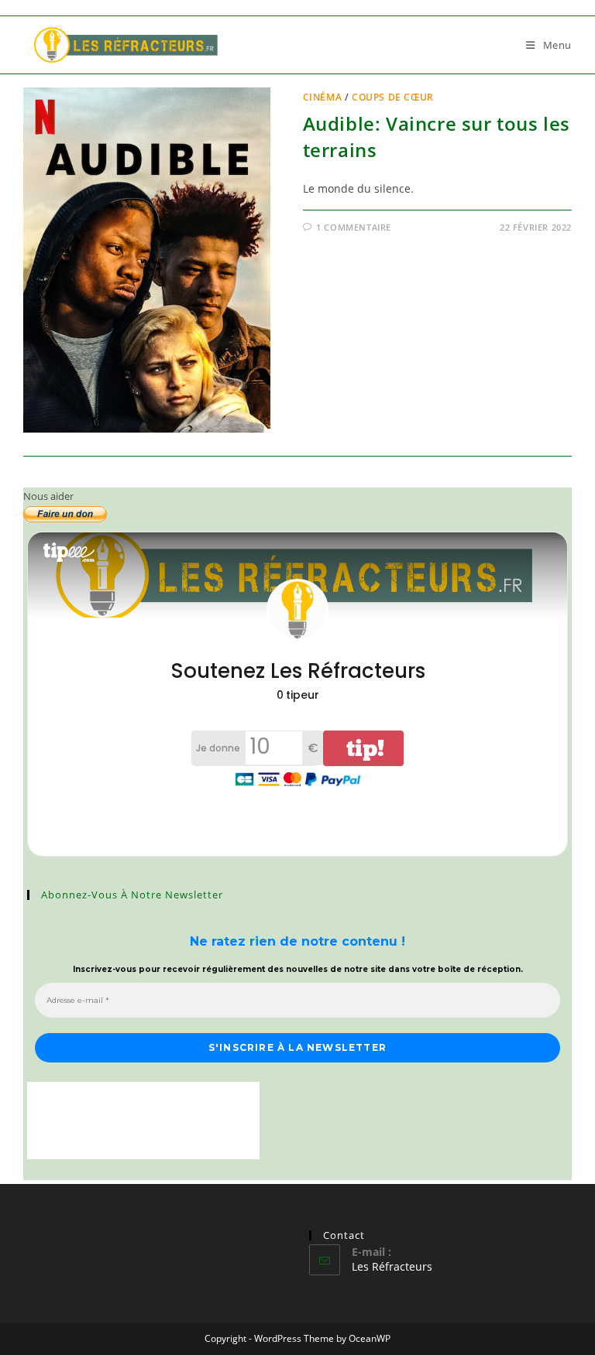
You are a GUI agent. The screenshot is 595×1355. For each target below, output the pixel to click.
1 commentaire (353, 227)
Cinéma (322, 97)
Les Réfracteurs (392, 1266)
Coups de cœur (393, 97)
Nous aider (48, 496)
